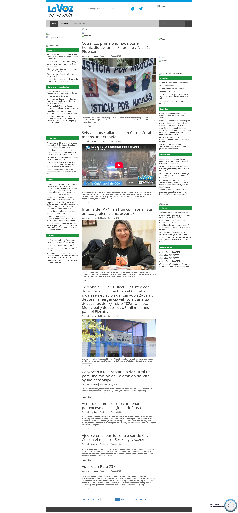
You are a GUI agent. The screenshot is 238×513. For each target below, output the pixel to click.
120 (106, 499)
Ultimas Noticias (78, 23)
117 (92, 499)
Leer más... (87, 126)
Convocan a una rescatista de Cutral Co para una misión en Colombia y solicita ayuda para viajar (116, 375)
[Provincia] (119, 29)
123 (122, 499)
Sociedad (94, 384)
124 (127, 499)
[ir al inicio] (60, 10)
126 (136, 499)
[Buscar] (188, 24)
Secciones (64, 23)
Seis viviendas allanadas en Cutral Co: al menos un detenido (116, 134)
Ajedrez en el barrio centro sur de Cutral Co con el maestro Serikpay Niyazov (117, 437)
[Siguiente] (141, 499)
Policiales (94, 56)
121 (112, 499)
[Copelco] (175, 61)
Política (93, 218)
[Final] (145, 499)
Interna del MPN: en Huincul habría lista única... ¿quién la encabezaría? (117, 211)
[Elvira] (175, 39)
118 (98, 499)
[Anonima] (119, 36)
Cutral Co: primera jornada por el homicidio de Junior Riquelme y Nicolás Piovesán (116, 47)
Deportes (94, 444)
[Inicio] (84, 499)
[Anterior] (88, 499)
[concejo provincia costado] (175, 74)
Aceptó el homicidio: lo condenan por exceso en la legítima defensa (111, 405)
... (102, 499)
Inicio (54, 23)
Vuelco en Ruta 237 (98, 466)
